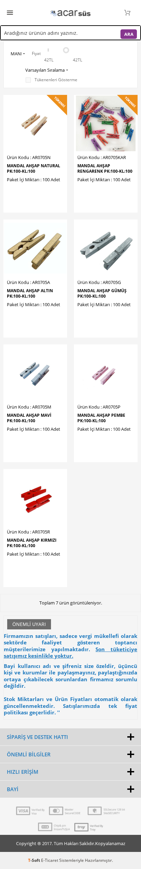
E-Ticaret (49, 860)
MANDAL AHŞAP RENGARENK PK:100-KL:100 (104, 168)
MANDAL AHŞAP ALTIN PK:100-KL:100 (30, 293)
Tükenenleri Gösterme (56, 80)
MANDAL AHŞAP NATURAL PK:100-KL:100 (33, 168)
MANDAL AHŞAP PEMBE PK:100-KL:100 (101, 418)
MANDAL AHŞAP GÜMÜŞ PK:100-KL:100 (102, 293)
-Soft (34, 860)
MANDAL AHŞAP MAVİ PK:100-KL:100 (29, 418)
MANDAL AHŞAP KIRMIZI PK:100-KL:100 (31, 543)
